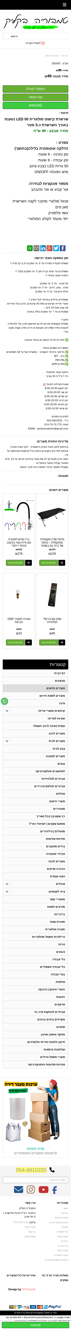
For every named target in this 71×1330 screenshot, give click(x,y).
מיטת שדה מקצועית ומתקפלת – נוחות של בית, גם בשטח (52, 542)
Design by (22, 1289)
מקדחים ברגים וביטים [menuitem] (51, 1019)
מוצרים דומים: (58, 490)
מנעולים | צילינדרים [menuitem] (52, 831)
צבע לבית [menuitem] (59, 748)
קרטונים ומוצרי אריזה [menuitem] (51, 710)
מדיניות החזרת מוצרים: (52, 441)
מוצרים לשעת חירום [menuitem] (52, 695)
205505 (56, 63)
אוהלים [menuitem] (60, 883)
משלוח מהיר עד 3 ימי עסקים (55, 1278)
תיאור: (63, 113)
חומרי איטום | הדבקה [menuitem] (51, 989)
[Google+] (49, 248)
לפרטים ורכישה (49, 562)
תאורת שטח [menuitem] (57, 921)
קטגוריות (58, 664)
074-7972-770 (21, 1222)
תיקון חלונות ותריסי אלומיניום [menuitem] (46, 1041)
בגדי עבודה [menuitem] (58, 974)
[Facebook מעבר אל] (54, 1192)
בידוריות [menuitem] (59, 914)
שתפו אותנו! (30, 1236)
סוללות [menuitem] (60, 793)
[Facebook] (63, 248)
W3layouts (29, 1289)
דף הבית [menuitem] (59, 673)
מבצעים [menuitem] (60, 680)
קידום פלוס (30, 1313)
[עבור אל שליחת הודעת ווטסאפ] (4, 701)
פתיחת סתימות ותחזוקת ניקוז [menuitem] (46, 1064)
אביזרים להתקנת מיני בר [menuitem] (49, 1011)
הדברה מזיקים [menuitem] (56, 868)
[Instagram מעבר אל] (31, 1192)
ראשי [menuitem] (66, 1208)
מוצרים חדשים (52, 55)
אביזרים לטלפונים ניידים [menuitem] (49, 786)
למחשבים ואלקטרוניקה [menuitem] (50, 771)
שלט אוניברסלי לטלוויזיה (52, 620)
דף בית (65, 55)
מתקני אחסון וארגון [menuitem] (53, 1034)
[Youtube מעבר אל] (43, 1192)
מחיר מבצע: (60, 76)
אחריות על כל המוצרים (21, 1275)
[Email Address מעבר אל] (18, 1192)
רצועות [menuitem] (60, 996)
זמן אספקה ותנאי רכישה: (51, 258)
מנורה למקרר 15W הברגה (18, 620)
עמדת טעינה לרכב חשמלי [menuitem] (49, 725)
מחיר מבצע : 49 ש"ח (50, 131)
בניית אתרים (19, 1313)
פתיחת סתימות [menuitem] (55, 838)
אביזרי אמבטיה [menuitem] (55, 853)
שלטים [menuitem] (60, 1026)
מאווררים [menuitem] (59, 808)
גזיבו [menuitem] (62, 703)
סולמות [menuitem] (60, 981)
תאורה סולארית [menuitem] (55, 929)
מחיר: (62, 70)
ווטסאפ (34, 105)
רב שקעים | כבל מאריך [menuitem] (50, 816)
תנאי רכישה (30, 1227)
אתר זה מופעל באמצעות (35, 1313)
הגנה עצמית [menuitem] (57, 876)
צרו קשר (30, 1202)
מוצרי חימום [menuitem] (57, 801)
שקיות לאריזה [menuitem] (56, 718)
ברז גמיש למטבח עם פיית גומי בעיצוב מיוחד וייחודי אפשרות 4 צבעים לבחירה (19, 546)
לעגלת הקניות (33, 43)
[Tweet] (56, 248)
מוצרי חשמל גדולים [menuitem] (52, 1057)
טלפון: (32, 1222)
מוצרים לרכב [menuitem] (57, 733)
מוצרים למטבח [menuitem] (55, 756)
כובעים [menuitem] (60, 951)
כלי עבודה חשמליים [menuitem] (52, 966)
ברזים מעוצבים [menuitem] (55, 846)
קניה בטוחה (35, 1148)
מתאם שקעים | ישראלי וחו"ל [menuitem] (47, 823)
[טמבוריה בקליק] (35, 21)
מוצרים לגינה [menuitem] (56, 861)
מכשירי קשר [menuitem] (57, 899)
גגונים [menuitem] (61, 763)
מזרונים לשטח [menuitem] (56, 906)
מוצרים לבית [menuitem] (57, 740)
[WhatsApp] (30, 248)
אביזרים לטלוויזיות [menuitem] (53, 778)
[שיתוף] (61, 563)
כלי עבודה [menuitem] (58, 959)
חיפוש (14, 36)
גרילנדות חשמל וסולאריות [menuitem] (48, 936)
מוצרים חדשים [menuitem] (55, 688)
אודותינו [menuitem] (64, 1213)
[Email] (36, 248)
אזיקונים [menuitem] (60, 1004)
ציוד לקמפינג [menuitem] (57, 891)
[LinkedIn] (43, 248)
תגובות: (63, 476)
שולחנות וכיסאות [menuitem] (54, 1049)
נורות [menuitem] (61, 944)
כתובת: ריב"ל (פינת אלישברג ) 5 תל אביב (19, 1214)
